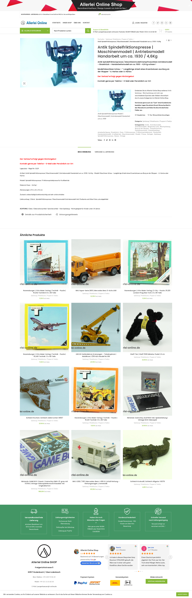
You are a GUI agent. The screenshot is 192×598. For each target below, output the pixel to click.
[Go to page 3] (138, 571)
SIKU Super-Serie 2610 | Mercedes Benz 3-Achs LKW (96, 290)
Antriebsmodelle (141, 126)
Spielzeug (157, 134)
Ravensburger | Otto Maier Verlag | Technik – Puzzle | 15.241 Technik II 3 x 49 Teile (96, 419)
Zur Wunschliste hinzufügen (160, 115)
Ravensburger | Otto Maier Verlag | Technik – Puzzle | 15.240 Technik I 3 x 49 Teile (44, 355)
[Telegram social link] (170, 22)
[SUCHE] (88, 30)
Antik (147, 125)
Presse (143, 134)
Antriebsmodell (155, 125)
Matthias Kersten (155, 547)
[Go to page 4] (140, 571)
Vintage (122, 136)
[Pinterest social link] (162, 22)
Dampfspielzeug (153, 130)
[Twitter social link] (157, 22)
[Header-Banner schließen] (189, 5)
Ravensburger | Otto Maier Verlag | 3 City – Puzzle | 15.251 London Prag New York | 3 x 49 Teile (147, 291)
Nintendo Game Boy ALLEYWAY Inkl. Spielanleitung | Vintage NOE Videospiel (147, 419)
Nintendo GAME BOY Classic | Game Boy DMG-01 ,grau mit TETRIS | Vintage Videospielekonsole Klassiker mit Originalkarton (44, 483)
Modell (137, 134)
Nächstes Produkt (171, 40)
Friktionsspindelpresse (144, 132)
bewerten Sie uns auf (90, 563)
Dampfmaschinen (141, 130)
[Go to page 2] (136, 571)
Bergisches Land (153, 126)
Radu (118, 547)
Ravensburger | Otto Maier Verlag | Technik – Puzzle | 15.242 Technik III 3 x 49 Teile (44, 291)
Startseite (101, 39)
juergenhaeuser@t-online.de (47, 586)
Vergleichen (141, 115)
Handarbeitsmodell (104, 134)
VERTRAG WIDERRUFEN (156, 581)
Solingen (150, 134)
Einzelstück (115, 132)
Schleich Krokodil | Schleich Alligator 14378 (147, 481)
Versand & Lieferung (104, 152)
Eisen (121, 132)
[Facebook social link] (153, 22)
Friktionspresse (130, 132)
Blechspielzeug (165, 126)
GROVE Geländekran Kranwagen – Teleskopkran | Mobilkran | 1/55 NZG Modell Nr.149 (96, 355)
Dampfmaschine (155, 128)
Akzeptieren (182, 594)
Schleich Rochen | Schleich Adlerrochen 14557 (44, 418)
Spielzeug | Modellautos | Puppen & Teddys (119, 39)
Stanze (116, 136)
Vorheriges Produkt (166, 40)
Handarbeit (157, 132)
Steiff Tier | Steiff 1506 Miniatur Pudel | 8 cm (147, 354)
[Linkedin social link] (166, 22)
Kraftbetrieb (116, 134)
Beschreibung (84, 152)
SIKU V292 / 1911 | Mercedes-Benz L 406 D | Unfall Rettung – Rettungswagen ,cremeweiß (95, 482)
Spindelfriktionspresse (105, 136)
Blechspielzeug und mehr (151, 93)
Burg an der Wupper (142, 128)
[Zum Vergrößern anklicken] (24, 83)
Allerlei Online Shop (89, 550)
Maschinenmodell (128, 134)
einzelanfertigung (104, 132)
